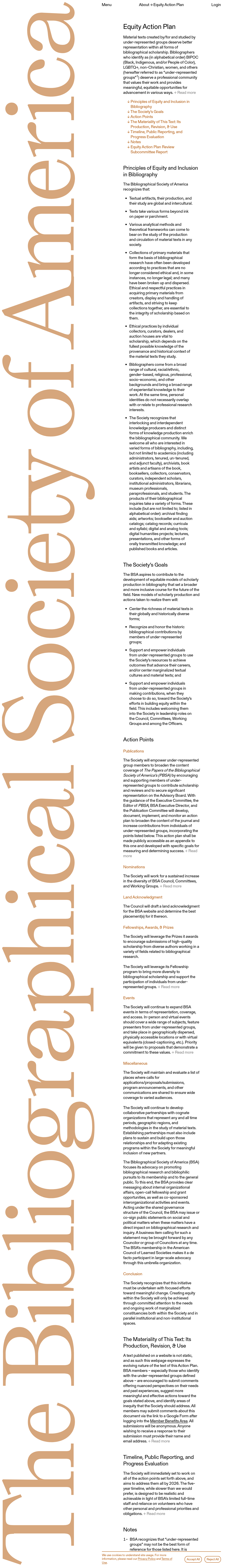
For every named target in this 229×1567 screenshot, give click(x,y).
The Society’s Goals (146, 111)
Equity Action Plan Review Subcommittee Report (152, 149)
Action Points (141, 116)
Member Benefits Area (169, 1420)
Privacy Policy (147, 1559)
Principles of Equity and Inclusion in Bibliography (160, 104)
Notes (136, 141)
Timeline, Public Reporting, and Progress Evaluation (156, 134)
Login (216, 4)
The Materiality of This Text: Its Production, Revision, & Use (155, 124)
